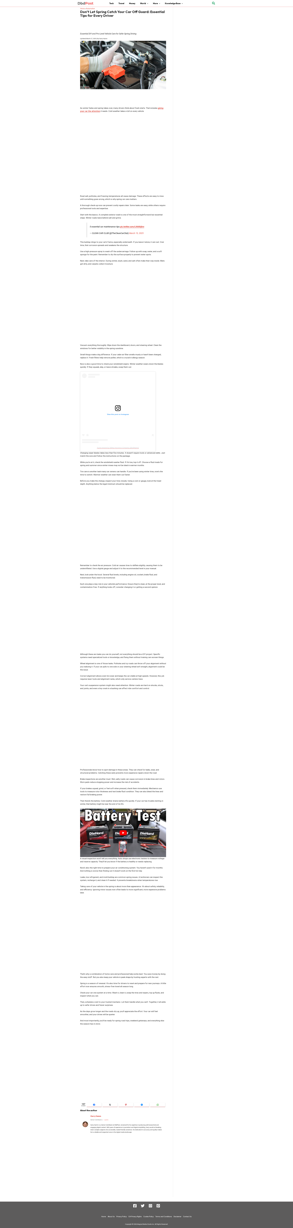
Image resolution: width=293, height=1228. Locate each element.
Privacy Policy (121, 1217)
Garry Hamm (95, 1116)
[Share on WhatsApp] (2, 338)
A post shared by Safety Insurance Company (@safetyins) (118, 448)
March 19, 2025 (136, 233)
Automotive (90, 8)
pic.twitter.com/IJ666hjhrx (132, 226)
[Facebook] (135, 1206)
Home (82, 8)
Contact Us (187, 1217)
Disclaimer (177, 1217)
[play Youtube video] (123, 833)
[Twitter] (143, 1206)
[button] (144, 3)
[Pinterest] (158, 1206)
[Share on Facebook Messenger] (2, 333)
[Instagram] (150, 1206)
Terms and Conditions (163, 1217)
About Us (111, 1217)
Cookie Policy (148, 1217)
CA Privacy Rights (135, 1217)
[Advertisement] (123, 24)
